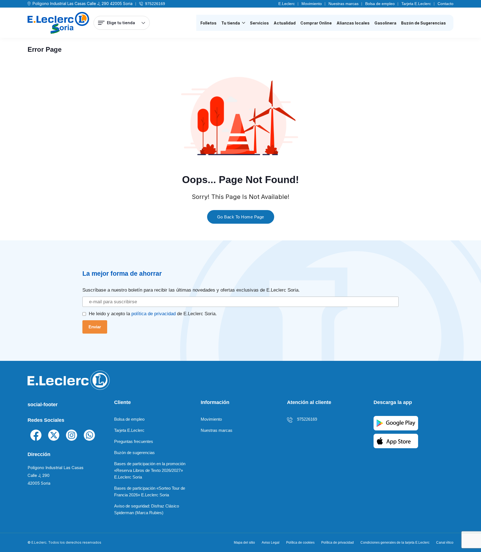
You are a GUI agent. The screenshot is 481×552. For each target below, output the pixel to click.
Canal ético (444, 542)
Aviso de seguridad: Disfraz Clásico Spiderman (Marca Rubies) (146, 509)
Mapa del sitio (244, 542)
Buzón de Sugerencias (423, 23)
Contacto (445, 4)
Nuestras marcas (343, 4)
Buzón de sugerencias (134, 452)
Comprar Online (316, 23)
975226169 (155, 4)
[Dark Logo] (58, 23)
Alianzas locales (353, 23)
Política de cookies (300, 542)
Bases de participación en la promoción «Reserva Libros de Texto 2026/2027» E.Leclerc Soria (149, 470)
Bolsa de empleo (380, 4)
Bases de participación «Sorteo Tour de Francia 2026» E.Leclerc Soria (149, 491)
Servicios (259, 23)
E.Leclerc (286, 4)
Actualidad (285, 23)
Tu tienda (230, 23)
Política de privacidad (337, 542)
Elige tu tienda (121, 22)
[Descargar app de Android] (396, 422)
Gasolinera (385, 23)
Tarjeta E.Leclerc (416, 4)
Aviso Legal (270, 542)
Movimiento (311, 4)
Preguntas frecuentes (133, 441)
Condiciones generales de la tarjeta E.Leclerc (395, 542)
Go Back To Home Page (240, 217)
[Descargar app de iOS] (396, 440)
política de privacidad (153, 313)
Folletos (208, 23)
